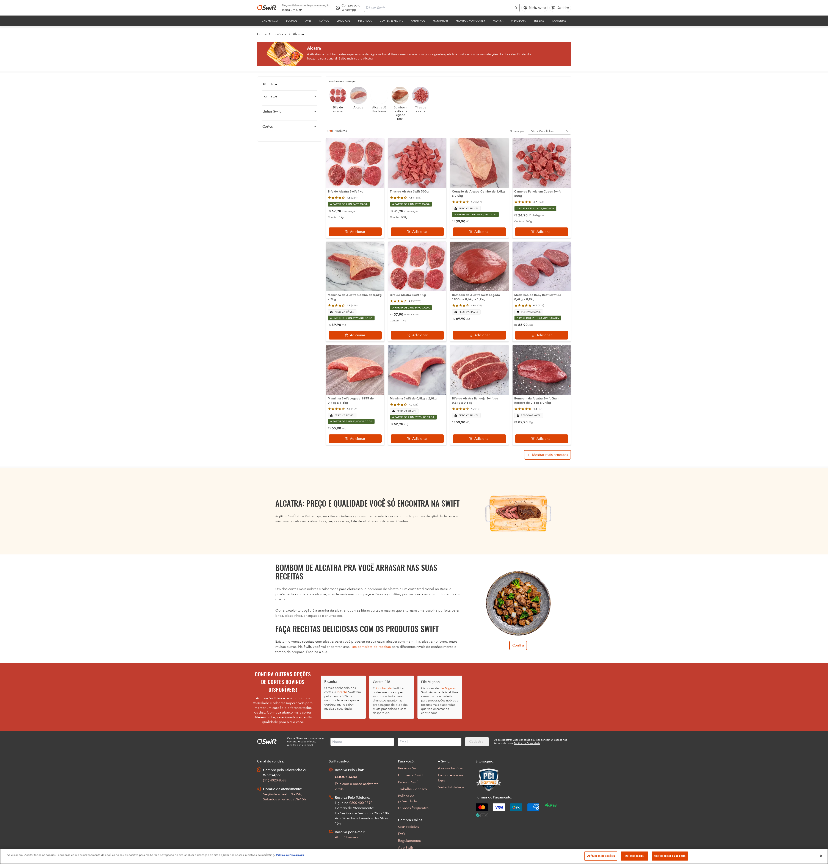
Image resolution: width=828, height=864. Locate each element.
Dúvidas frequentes (413, 808)
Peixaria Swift (408, 782)
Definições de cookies (601, 856)
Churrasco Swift (410, 775)
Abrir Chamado (347, 837)
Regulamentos (409, 840)
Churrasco (270, 20)
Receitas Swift (409, 768)
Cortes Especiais (391, 20)
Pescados (365, 20)
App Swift (405, 847)
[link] (292, 10)
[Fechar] (821, 856)
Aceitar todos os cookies (669, 856)
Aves (308, 20)
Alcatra (298, 34)
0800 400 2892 (360, 802)
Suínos (324, 20)
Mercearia (518, 20)
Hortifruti (440, 20)
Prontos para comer (470, 20)
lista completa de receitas (371, 646)
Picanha (342, 692)
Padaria (498, 20)
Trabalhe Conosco (412, 789)
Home (262, 34)
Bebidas (538, 20)
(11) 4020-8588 (275, 780)
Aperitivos (418, 20)
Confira (518, 645)
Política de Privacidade (290, 855)
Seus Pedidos (408, 827)
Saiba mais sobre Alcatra (356, 58)
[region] (414, 856)
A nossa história (450, 768)
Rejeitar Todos (634, 856)
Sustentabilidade (451, 787)
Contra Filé (384, 688)
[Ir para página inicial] (267, 7)
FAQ (401, 833)
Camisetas (559, 20)
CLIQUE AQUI (346, 777)
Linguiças (343, 20)
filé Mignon (448, 688)
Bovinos (291, 20)
